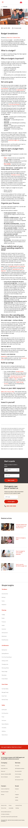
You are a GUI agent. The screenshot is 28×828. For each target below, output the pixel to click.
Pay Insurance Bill (18, 771)
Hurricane (4, 720)
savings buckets (20, 371)
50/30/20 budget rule (13, 140)
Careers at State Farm (5, 788)
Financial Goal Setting (14, 104)
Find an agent (11, 501)
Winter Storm (5, 734)
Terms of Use (3, 808)
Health (3, 625)
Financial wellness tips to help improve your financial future (21, 526)
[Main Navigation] (2, 2)
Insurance (4, 629)
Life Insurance (5, 632)
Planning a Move (5, 667)
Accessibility (11, 808)
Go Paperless (17, 776)
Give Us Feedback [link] (4, 776)
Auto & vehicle (5, 593)
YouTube (16, 800)
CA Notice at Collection (5, 814)
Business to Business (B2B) (6, 774)
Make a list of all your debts (7, 391)
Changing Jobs (5, 664)
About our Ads (3, 805)
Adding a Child (5, 660)
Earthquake (4, 709)
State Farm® (13, 37)
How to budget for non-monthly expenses (20, 553)
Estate (3, 618)
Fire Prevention (5, 713)
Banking (3, 597)
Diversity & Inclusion (4, 791)
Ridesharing (4, 356)
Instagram (17, 794)
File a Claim (17, 765)
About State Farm (4, 768)
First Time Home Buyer (7, 657)
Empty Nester (5, 678)
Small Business (5, 639)
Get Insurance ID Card (19, 779)
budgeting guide (20, 89)
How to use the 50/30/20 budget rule (21, 565)
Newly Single (4, 671)
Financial (4, 621)
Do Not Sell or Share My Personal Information (9, 816)
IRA (16, 379)
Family (3, 601)
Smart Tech (4, 696)
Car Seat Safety (5, 688)
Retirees (2, 794)
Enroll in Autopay (18, 774)
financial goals (4, 88)
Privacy (10, 805)
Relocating (4, 675)
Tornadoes (4, 727)
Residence (4, 604)
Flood (3, 716)
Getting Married (5, 653)
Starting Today (5, 699)
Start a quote (11, 480)
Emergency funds (15, 174)
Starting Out (4, 649)
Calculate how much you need (17, 376)
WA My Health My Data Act (6, 811)
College (3, 614)
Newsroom (3, 771)
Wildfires (4, 731)
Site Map (17, 808)
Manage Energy (5, 692)
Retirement (4, 636)
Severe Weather (5, 724)
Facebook (17, 788)
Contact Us (3, 765)
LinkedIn (16, 797)
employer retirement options (16, 377)
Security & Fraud (19, 805)
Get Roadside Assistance (19, 768)
